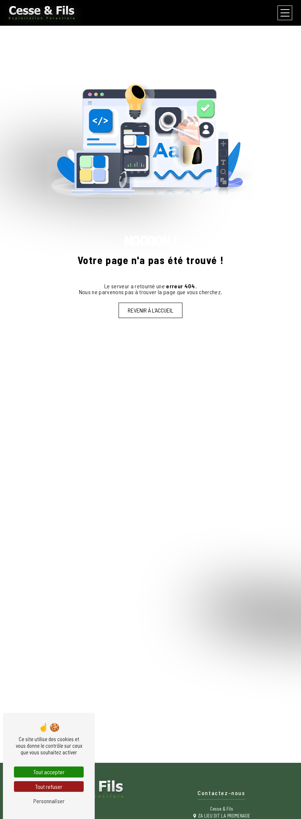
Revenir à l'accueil (150, 310)
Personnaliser (49, 800)
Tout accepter (49, 771)
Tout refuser (48, 786)
